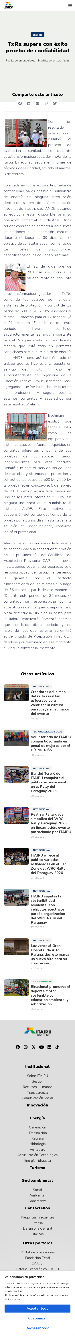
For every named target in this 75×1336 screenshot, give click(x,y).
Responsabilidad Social (47, 731)
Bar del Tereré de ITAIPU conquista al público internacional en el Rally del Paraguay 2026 (48, 782)
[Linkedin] (49, 1047)
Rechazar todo (37, 1328)
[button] (70, 5)
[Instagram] (25, 1047)
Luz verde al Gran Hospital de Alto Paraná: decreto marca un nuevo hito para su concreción (50, 954)
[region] (37, 1303)
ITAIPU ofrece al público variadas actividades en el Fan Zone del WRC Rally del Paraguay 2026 (48, 864)
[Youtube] (41, 1047)
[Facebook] (17, 1047)
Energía (37, 35)
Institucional (41, 686)
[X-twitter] (33, 1047)
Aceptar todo (37, 1308)
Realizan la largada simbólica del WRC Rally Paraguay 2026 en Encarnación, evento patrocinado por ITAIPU (51, 823)
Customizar (37, 1318)
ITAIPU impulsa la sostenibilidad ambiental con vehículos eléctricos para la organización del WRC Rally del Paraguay (48, 909)
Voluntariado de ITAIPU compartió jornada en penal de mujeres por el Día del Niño (51, 743)
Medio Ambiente (42, 981)
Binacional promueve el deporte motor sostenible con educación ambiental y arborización (50, 995)
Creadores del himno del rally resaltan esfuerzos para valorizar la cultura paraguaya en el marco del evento (50, 703)
